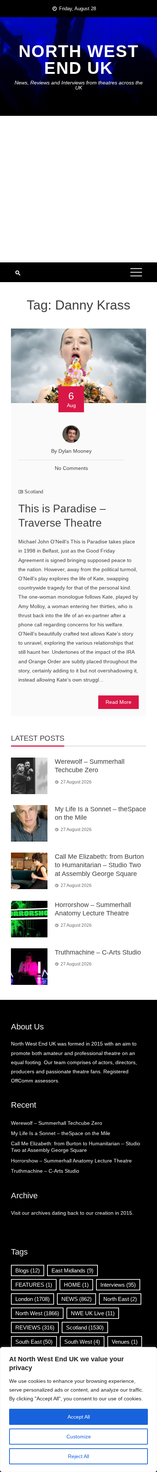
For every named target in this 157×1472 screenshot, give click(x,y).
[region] (78, 1409)
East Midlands (72, 1270)
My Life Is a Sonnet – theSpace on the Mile (60, 1133)
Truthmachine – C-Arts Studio (98, 952)
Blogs (27, 1270)
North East (120, 1299)
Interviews (118, 1285)
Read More (118, 702)
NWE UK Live (93, 1313)
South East (34, 1342)
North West (37, 1313)
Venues (125, 1342)
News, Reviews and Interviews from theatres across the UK (79, 85)
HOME (76, 1285)
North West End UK (79, 59)
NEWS (76, 1299)
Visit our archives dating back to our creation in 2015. (72, 1213)
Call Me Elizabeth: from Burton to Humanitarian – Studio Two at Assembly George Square (99, 865)
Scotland (33, 491)
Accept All (79, 1417)
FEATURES (33, 1285)
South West (82, 1342)
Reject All (78, 1456)
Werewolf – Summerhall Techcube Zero (56, 1123)
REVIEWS (34, 1327)
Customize (78, 1436)
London (32, 1299)
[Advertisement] (78, 189)
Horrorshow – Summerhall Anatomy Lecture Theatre (71, 1161)
